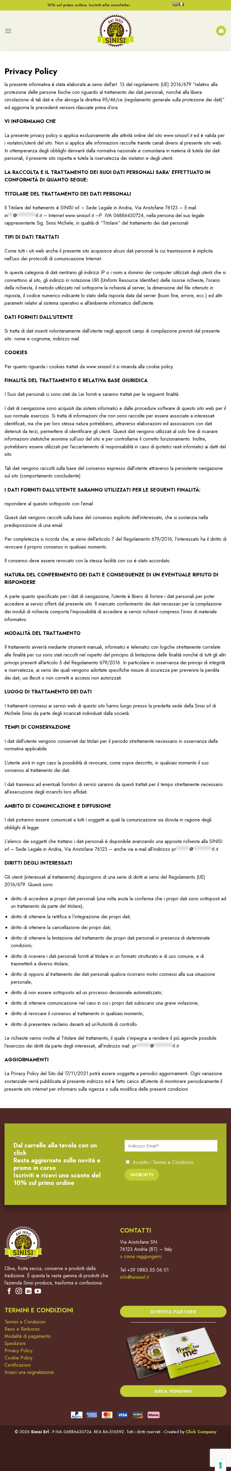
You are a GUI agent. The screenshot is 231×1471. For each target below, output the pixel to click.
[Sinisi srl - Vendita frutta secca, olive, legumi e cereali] (115, 30)
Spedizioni (15, 1343)
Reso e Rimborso (22, 1329)
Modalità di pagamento (28, 1336)
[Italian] (181, 4)
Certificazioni (18, 1365)
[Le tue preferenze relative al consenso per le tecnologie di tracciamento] (220, 1465)
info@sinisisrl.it (134, 1277)
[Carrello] (221, 31)
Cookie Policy (18, 1357)
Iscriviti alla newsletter (109, 5)
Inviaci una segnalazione (29, 1372)
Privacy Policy (18, 1350)
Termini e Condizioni (172, 1162)
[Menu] (8, 30)
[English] (175, 4)
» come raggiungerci (141, 1256)
